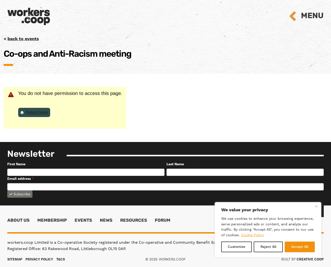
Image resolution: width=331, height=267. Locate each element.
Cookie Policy (252, 235)
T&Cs (60, 259)
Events (83, 221)
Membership (52, 221)
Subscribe (22, 194)
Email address (20, 179)
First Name (16, 164)
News (106, 221)
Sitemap (14, 259)
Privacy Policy (39, 259)
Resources (133, 221)
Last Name (175, 164)
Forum (162, 221)
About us (18, 221)
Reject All (268, 247)
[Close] (316, 206)
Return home (37, 112)
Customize (236, 247)
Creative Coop (310, 259)
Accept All (299, 247)
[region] (268, 229)
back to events (23, 39)
